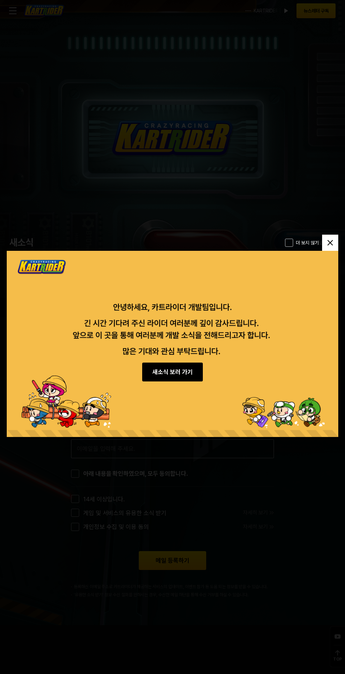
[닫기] (330, 243)
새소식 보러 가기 (172, 371)
